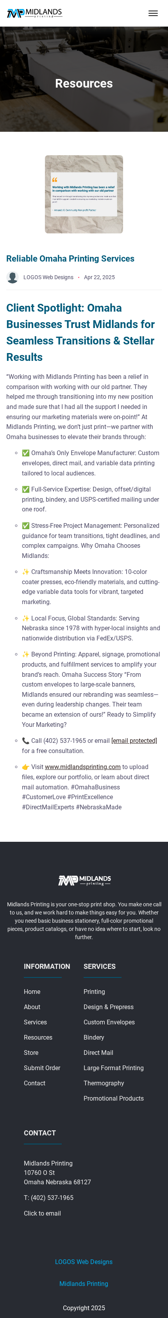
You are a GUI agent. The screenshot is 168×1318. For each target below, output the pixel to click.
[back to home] (34, 13)
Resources (38, 1037)
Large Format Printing (114, 1068)
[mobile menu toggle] (153, 13)
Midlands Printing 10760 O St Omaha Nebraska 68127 (57, 1173)
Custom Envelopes (109, 1022)
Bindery (94, 1037)
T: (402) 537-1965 (48, 1197)
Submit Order (42, 1068)
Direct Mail (98, 1052)
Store (31, 1052)
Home (32, 991)
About (32, 1007)
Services (35, 1022)
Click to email (42, 1213)
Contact (34, 1083)
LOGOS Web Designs (84, 1262)
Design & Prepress (109, 1007)
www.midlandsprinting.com (83, 767)
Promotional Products (114, 1098)
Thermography (104, 1083)
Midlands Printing (83, 1284)
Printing (94, 991)
